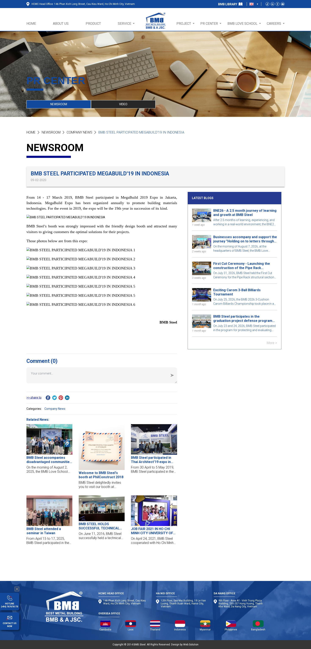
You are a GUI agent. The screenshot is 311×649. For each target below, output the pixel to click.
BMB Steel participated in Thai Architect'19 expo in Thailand (151, 460)
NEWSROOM (58, 104)
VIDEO (123, 104)
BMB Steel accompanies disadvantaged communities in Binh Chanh (49, 460)
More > (272, 343)
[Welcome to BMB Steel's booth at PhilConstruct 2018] (102, 447)
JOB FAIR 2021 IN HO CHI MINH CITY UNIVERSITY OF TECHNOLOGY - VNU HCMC (152, 531)
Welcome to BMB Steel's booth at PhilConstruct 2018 (101, 475)
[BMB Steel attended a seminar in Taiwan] (49, 510)
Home (31, 132)
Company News (79, 132)
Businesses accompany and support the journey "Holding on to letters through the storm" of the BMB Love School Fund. (245, 239)
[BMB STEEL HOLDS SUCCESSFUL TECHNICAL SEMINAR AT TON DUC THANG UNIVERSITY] (102, 508)
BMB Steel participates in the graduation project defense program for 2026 (242, 318)
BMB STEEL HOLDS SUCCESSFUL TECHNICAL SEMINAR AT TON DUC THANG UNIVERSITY (99, 526)
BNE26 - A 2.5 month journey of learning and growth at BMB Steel (245, 213)
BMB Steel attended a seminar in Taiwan (43, 531)
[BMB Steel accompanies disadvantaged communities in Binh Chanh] (49, 439)
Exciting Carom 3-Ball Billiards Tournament (237, 292)
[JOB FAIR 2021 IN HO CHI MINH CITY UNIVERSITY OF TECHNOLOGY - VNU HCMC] (154, 510)
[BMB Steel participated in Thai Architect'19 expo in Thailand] (154, 439)
